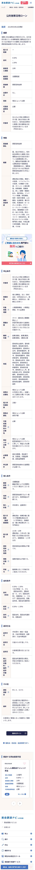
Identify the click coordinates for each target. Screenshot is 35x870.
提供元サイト (16, 733)
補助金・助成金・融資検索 (16, 7)
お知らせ (7, 827)
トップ (3, 7)
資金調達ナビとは (10, 822)
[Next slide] (20, 803)
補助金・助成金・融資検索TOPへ (17, 743)
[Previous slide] (13, 803)
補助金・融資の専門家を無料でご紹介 (14, 867)
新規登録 (24, 2)
